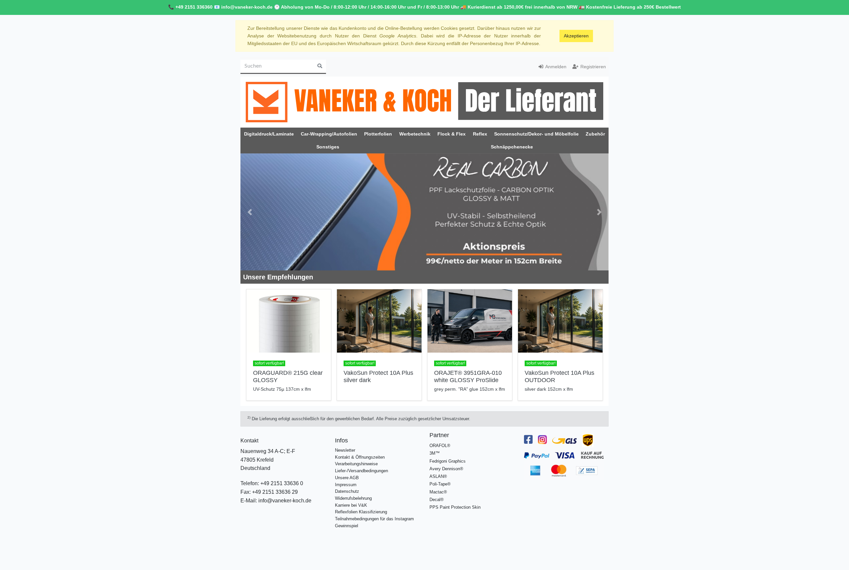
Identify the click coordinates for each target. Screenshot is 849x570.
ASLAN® (438, 476)
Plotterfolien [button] (378, 134)
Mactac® (438, 491)
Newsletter (345, 450)
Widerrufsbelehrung (353, 498)
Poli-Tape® (440, 484)
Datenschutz (347, 491)
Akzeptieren (576, 35)
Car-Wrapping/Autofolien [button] (329, 134)
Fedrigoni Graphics (447, 461)
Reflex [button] (480, 134)
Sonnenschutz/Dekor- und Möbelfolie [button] (536, 134)
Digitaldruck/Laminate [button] (269, 134)
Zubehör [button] (595, 134)
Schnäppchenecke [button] (512, 146)
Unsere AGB (347, 477)
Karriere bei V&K (351, 505)
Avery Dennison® (446, 468)
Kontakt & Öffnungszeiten (360, 457)
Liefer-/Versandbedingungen (361, 470)
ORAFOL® (439, 445)
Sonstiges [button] (327, 146)
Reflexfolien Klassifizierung (361, 511)
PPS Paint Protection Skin (455, 507)
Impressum (346, 484)
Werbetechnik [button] (414, 134)
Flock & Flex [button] (451, 134)
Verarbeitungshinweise (356, 463)
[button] (249, 211)
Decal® (436, 499)
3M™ (434, 453)
